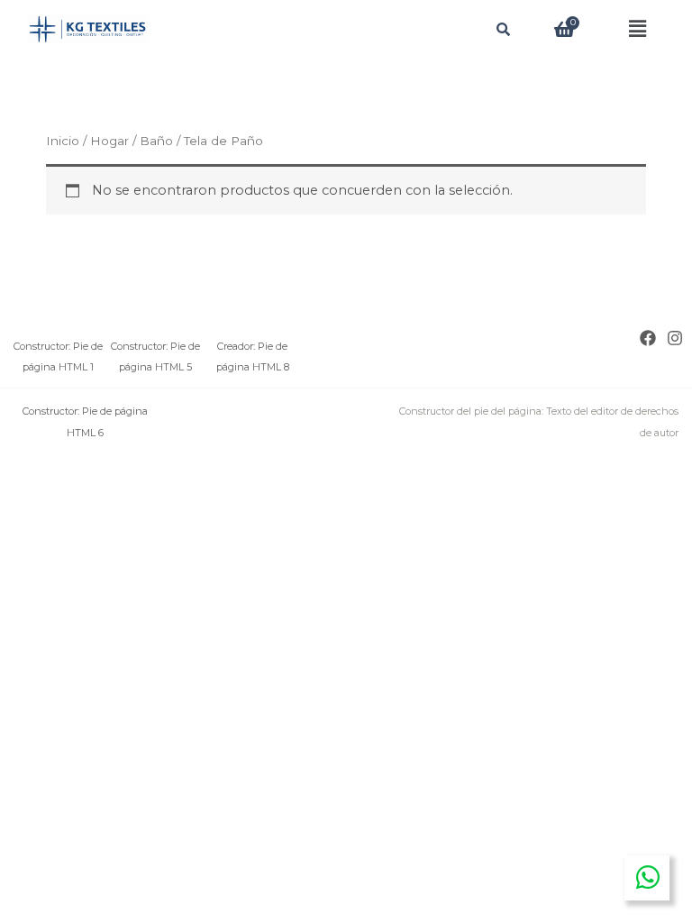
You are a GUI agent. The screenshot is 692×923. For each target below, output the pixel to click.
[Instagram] (675, 338)
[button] (637, 29)
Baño (156, 140)
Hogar (109, 140)
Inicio (62, 140)
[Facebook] (648, 338)
